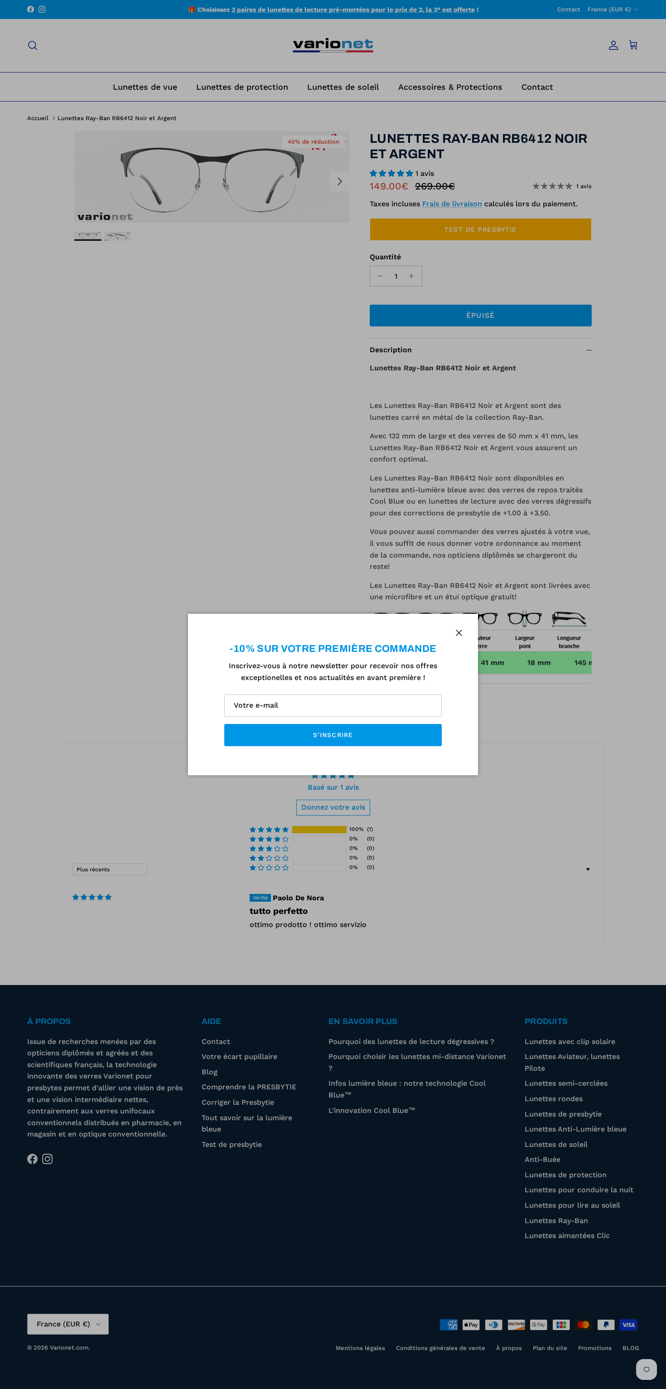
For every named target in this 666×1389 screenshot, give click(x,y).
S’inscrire (333, 734)
